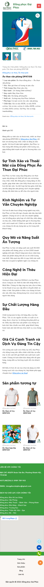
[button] (37, 15)
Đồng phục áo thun (27, 67)
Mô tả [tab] (4, 126)
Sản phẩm (14, 67)
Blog (21, 571)
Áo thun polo (23, 73)
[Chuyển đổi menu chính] (39, 6)
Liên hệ (21, 574)
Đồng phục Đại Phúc (29, 139)
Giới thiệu (21, 563)
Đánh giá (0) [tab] (7, 130)
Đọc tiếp (9, 418)
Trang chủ (6, 67)
